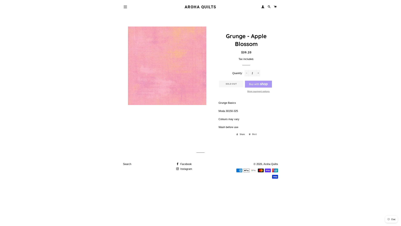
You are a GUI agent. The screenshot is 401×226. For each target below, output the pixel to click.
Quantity (237, 73)
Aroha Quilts (200, 7)
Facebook (186, 164)
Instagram (186, 168)
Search (127, 164)
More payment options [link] (258, 91)
